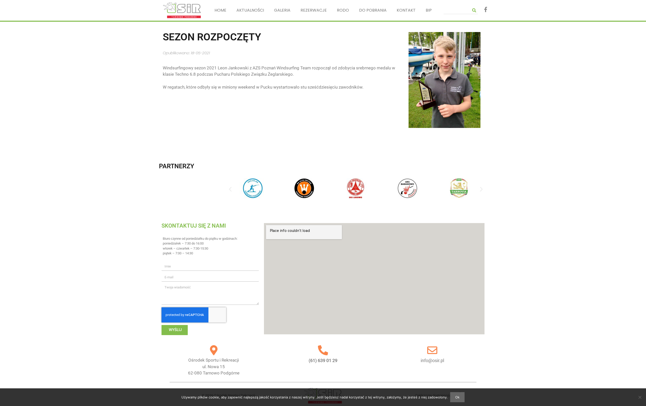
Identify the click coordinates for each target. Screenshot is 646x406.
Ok (457, 397)
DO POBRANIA (373, 10)
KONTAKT (406, 10)
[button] (230, 189)
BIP (429, 10)
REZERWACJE (314, 10)
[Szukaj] (474, 10)
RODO (343, 10)
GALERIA (282, 10)
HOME (220, 10)
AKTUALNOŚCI (250, 10)
